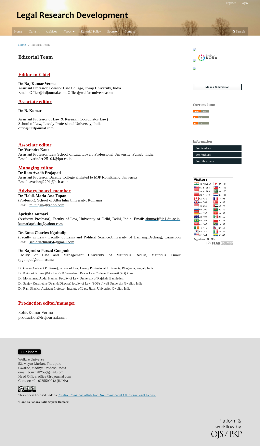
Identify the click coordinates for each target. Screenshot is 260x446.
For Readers (203, 148)
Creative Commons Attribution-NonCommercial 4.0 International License (107, 395)
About (68, 31)
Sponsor (112, 31)
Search (240, 31)
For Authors (203, 154)
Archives (51, 31)
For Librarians (205, 161)
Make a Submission (217, 87)
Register (231, 3)
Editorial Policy (91, 31)
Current (34, 31)
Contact (130, 31)
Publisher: (29, 352)
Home (18, 31)
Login (244, 3)
